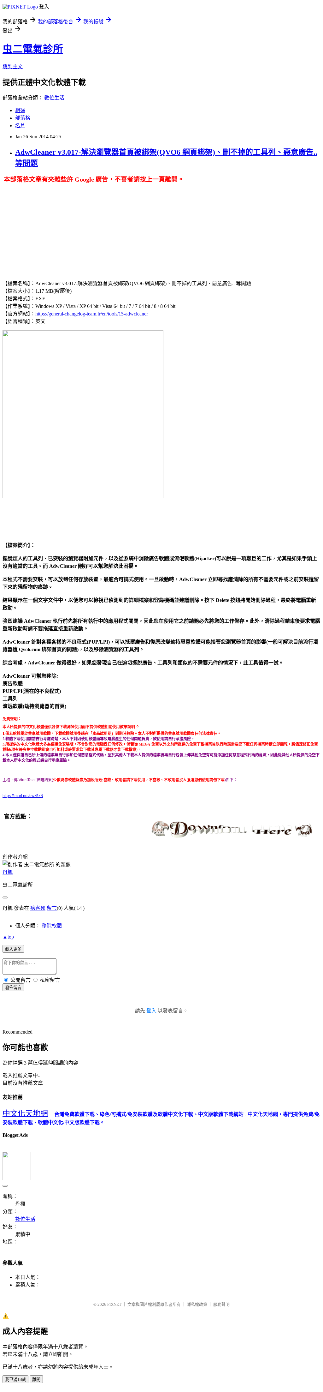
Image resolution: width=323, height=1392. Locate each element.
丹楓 (8, 872)
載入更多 (13, 949)
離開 (36, 1379)
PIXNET (114, 1304)
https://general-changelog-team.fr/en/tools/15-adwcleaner (91, 313)
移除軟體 (52, 925)
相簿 (20, 110)
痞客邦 (37, 908)
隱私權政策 (197, 1304)
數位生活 (54, 97)
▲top (8, 936)
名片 (20, 125)
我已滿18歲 (15, 1379)
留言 (52, 908)
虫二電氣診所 (33, 49)
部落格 (22, 118)
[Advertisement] (56, 227)
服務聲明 (221, 1304)
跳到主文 (13, 66)
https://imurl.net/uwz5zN (23, 796)
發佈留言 (13, 987)
